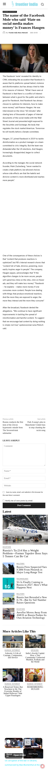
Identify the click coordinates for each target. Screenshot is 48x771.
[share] (19, 740)
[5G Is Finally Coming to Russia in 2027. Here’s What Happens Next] (8, 583)
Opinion (35, 650)
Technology (22, 578)
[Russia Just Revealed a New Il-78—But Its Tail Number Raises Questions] (8, 599)
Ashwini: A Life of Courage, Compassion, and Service (12, 655)
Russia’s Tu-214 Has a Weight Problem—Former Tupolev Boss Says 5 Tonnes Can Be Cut (25, 553)
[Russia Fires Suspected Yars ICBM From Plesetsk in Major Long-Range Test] (8, 568)
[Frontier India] (24, 4)
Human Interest (9, 11)
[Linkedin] (26, 39)
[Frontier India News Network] (4, 32)
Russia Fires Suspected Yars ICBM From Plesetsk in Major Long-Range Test (32, 569)
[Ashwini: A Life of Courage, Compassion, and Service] (13, 641)
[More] (38, 39)
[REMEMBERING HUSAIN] (35, 675)
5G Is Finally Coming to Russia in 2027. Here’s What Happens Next (32, 585)
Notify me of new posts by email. (19, 501)
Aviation (7, 547)
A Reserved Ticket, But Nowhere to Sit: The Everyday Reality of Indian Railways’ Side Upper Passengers (13, 691)
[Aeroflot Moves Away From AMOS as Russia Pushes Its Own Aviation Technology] (8, 614)
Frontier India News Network (18, 32)
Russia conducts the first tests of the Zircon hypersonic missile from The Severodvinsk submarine (13, 427)
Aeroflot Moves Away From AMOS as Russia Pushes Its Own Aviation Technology (32, 615)
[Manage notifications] (42, 766)
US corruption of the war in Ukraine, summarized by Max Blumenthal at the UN (14, 741)
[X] (20, 39)
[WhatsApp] (32, 39)
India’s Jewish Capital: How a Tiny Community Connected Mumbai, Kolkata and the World (35, 657)
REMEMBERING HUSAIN (35, 688)
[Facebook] (13, 39)
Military (21, 563)
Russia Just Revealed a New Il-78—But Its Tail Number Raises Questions (32, 600)
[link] (8, 741)
